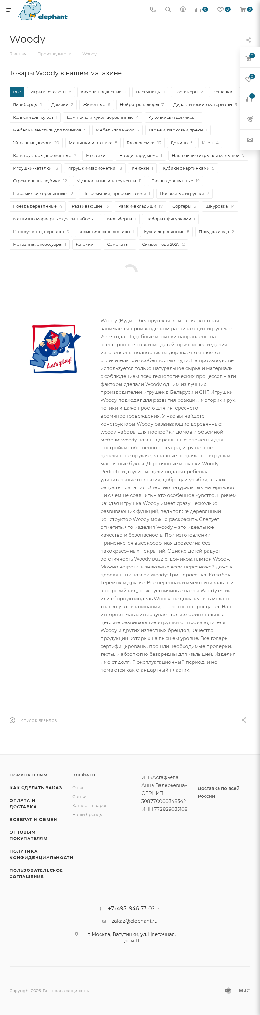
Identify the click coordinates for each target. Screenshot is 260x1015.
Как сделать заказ (36, 787)
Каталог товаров (89, 805)
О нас (78, 787)
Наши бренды (87, 814)
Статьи (79, 796)
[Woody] (55, 350)
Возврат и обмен (33, 819)
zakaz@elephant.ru (135, 921)
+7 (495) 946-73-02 (131, 908)
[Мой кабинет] (183, 10)
